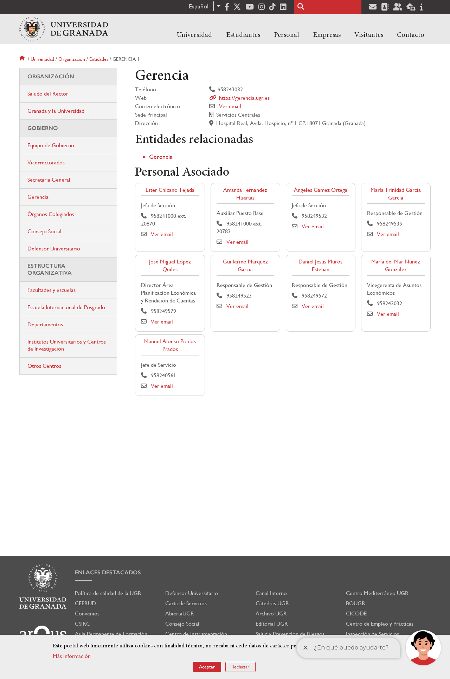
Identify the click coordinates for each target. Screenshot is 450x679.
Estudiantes (243, 35)
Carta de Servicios (186, 603)
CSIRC (82, 623)
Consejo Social (44, 231)
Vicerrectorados (46, 162)
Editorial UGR (272, 623)
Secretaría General (48, 179)
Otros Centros (44, 366)
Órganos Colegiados (50, 214)
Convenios (87, 613)
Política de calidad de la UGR (108, 593)
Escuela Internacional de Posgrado (66, 307)
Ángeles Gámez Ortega (320, 190)
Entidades (98, 59)
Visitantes (368, 35)
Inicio (22, 59)
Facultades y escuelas (51, 290)
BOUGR (355, 603)
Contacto (410, 35)
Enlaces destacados (108, 572)
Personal (286, 35)
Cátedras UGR (272, 603)
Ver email (230, 106)
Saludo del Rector (47, 93)
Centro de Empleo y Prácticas (379, 623)
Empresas (327, 35)
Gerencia (161, 156)
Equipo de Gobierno (50, 145)
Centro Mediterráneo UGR (377, 593)
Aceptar (207, 667)
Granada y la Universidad (55, 110)
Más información (72, 656)
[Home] (63, 29)
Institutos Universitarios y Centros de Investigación (66, 345)
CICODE (356, 613)
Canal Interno (271, 593)
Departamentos (45, 324)
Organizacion (71, 59)
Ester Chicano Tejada (170, 190)
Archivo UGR (271, 613)
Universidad (194, 35)
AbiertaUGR (179, 613)
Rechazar (240, 667)
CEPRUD (85, 603)
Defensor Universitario (53, 248)
